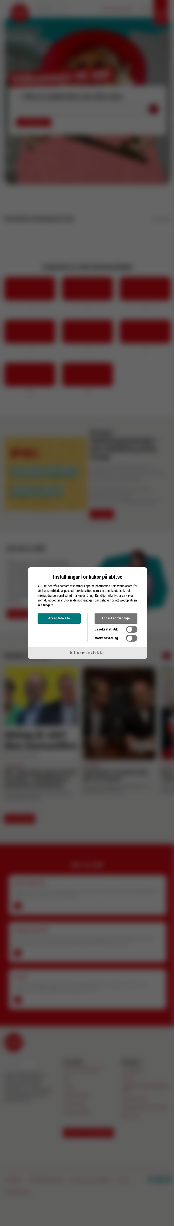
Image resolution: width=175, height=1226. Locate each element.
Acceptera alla (59, 618)
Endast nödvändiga (116, 618)
